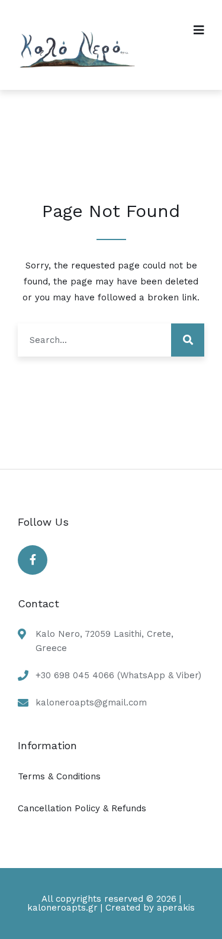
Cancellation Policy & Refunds (82, 808)
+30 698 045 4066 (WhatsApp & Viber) (118, 675)
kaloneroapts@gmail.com (91, 702)
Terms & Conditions (59, 776)
